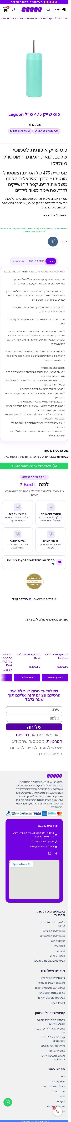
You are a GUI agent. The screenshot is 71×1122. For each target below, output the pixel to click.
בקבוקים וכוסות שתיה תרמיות (35, 18)
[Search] (48, 9)
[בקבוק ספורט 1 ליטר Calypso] (55, 638)
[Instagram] (49, 853)
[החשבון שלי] (13, 9)
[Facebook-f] (56, 853)
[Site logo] (31, 9)
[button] (55, 677)
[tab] (52, 261)
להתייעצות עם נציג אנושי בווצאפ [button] (31, 466)
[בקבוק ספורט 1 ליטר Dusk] (27, 638)
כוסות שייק (7, 18)
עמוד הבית (63, 18)
